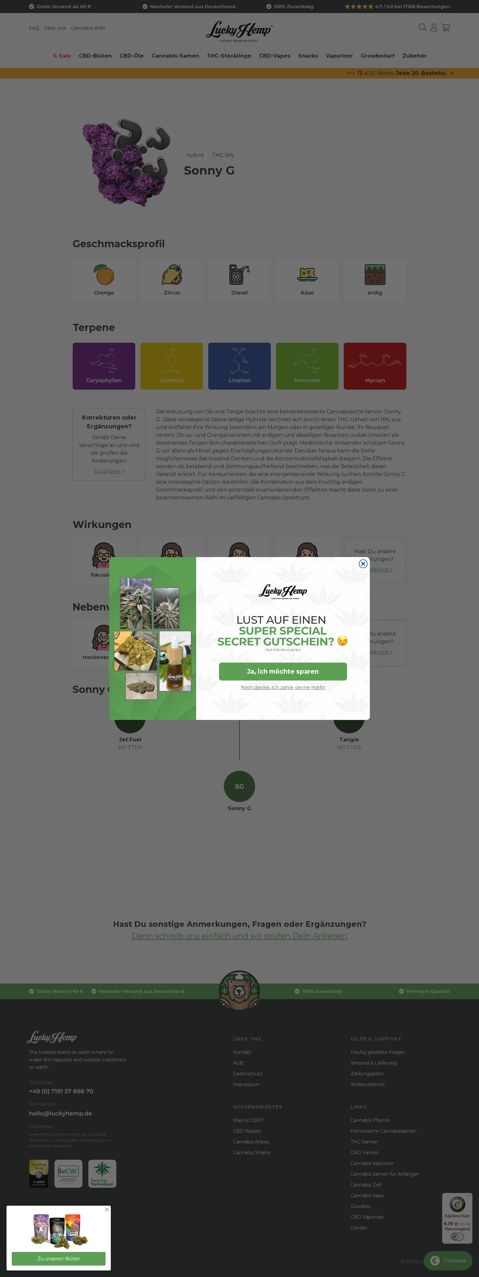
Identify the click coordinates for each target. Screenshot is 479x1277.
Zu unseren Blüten (58, 1259)
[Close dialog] (363, 564)
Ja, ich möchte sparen (283, 671)
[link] (58, 1232)
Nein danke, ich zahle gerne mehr (283, 687)
